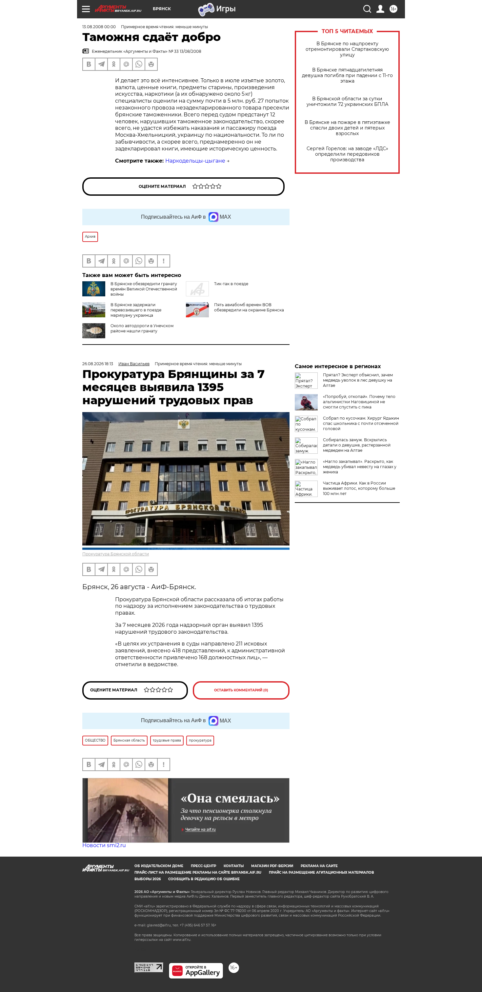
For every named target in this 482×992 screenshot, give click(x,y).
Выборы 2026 (147, 879)
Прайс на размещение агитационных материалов (321, 872)
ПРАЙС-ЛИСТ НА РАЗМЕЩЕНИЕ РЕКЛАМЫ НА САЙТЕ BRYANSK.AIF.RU (197, 872)
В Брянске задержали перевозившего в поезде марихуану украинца (135, 310)
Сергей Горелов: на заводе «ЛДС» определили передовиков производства (347, 154)
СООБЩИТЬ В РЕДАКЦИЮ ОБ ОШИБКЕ (204, 879)
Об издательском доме (158, 866)
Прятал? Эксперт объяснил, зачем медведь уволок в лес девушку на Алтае (358, 380)
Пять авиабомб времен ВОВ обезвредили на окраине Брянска (249, 307)
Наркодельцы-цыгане (195, 161)
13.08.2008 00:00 (99, 26)
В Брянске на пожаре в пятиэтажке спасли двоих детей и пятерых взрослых (347, 128)
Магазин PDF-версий (272, 866)
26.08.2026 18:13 (97, 363)
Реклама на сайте (319, 866)
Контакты (234, 866)
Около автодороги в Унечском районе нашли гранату (141, 328)
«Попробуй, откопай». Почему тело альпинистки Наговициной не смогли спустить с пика (359, 401)
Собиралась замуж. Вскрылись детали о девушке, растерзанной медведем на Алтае (357, 445)
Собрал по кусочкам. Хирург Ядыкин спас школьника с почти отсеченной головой (361, 423)
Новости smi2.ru (104, 845)
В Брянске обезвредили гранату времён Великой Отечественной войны (143, 289)
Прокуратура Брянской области (115, 553)
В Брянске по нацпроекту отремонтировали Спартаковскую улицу (347, 49)
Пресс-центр (203, 866)
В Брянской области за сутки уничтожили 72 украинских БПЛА (347, 101)
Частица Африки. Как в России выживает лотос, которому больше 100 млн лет (359, 488)
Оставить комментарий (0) (241, 690)
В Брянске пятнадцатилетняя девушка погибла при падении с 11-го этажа (347, 75)
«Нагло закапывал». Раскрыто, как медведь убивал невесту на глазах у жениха (359, 466)
